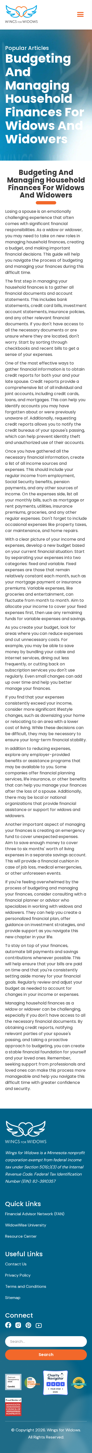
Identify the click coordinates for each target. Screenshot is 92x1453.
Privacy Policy (18, 1275)
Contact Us (16, 1264)
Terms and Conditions (25, 1286)
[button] (78, 14)
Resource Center (21, 1236)
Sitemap (12, 1297)
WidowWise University (25, 1225)
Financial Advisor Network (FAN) (34, 1214)
